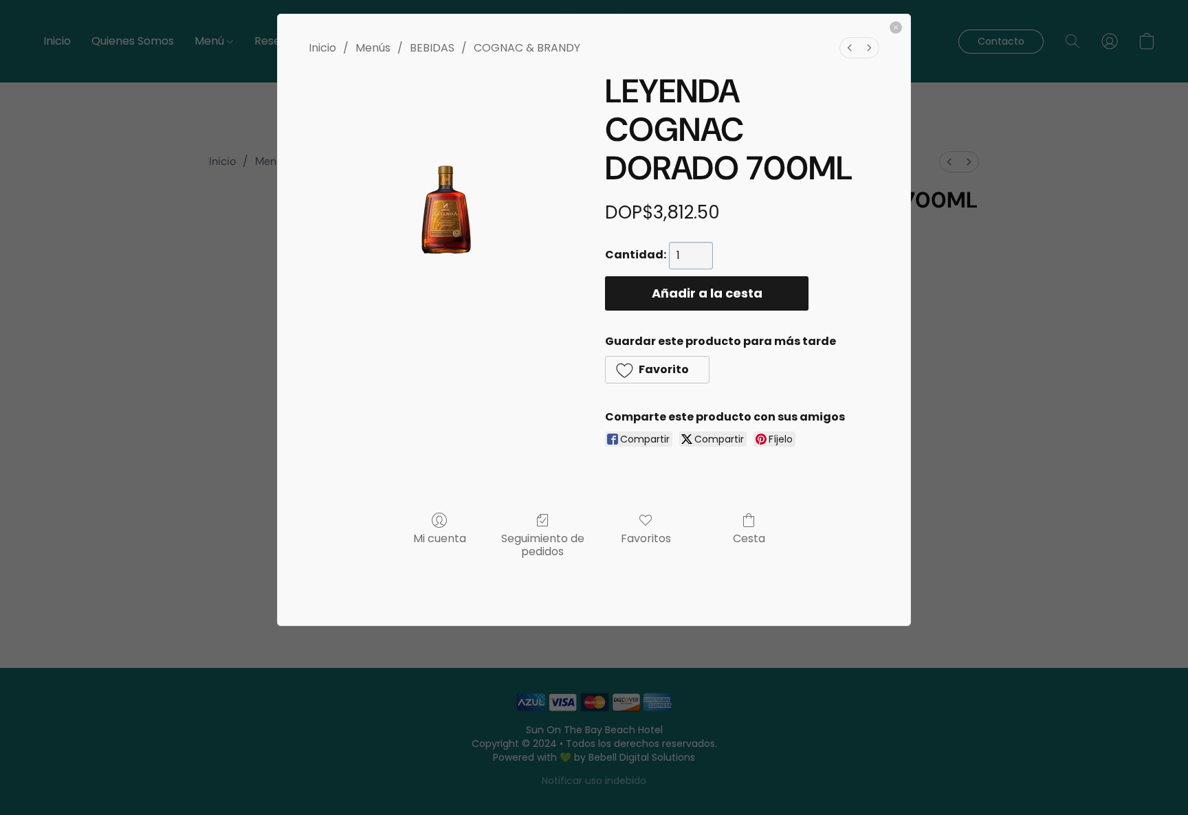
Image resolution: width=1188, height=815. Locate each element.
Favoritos (646, 538)
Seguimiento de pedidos (542, 544)
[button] (657, 369)
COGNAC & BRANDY (527, 48)
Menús (372, 48)
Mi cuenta (439, 538)
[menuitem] (849, 48)
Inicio (322, 48)
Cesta (749, 538)
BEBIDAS (432, 48)
